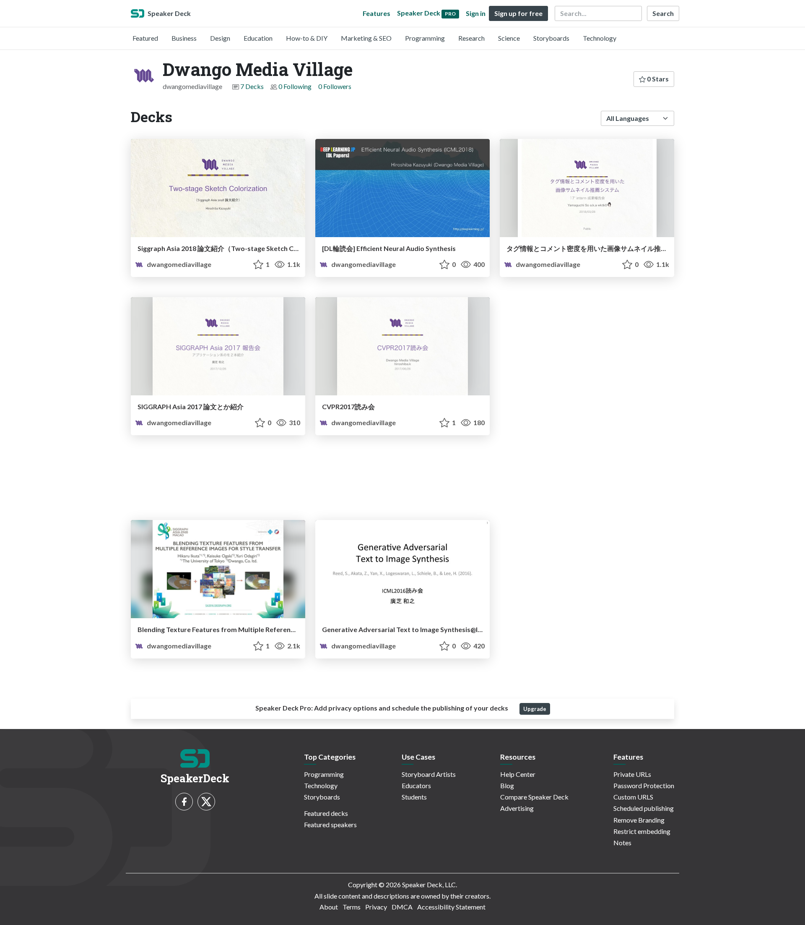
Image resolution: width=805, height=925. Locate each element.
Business (184, 38)
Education (258, 38)
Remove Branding (639, 820)
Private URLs (632, 774)
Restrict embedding (641, 831)
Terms (352, 907)
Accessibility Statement (451, 907)
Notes (622, 843)
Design (220, 38)
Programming (425, 38)
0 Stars (657, 79)
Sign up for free (518, 13)
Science (509, 38)
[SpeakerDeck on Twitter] (206, 801)
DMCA (402, 907)
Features (376, 13)
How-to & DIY (306, 38)
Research (471, 38)
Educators (416, 785)
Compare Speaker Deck (534, 797)
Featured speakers (330, 824)
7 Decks (252, 86)
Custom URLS (633, 797)
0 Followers (334, 86)
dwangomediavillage (178, 264)
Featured (145, 38)
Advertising (517, 808)
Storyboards (551, 38)
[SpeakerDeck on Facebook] (184, 801)
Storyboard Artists (429, 774)
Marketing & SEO (366, 38)
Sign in (476, 13)
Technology (599, 38)
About (328, 907)
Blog (507, 785)
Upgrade (534, 709)
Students (414, 797)
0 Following (295, 86)
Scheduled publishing (643, 808)
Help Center (517, 774)
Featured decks (326, 813)
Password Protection (643, 785)
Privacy (376, 907)
